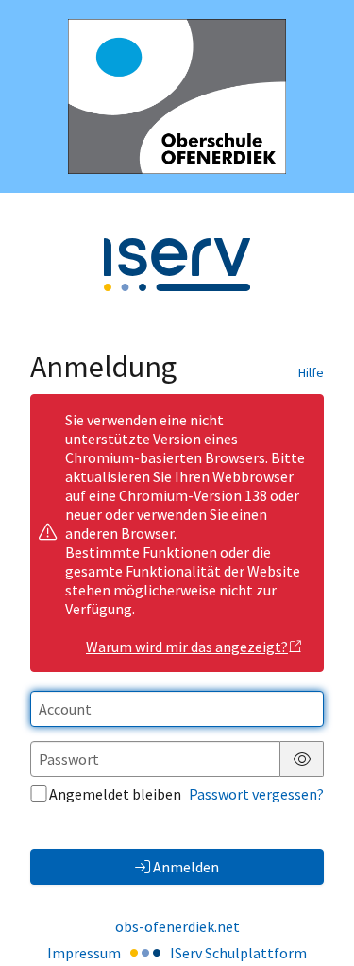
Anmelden (186, 866)
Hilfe (311, 372)
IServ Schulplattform (238, 952)
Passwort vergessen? (256, 794)
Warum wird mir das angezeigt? (187, 646)
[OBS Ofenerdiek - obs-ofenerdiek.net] (177, 96)
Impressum (84, 952)
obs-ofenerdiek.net (177, 926)
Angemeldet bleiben (115, 794)
